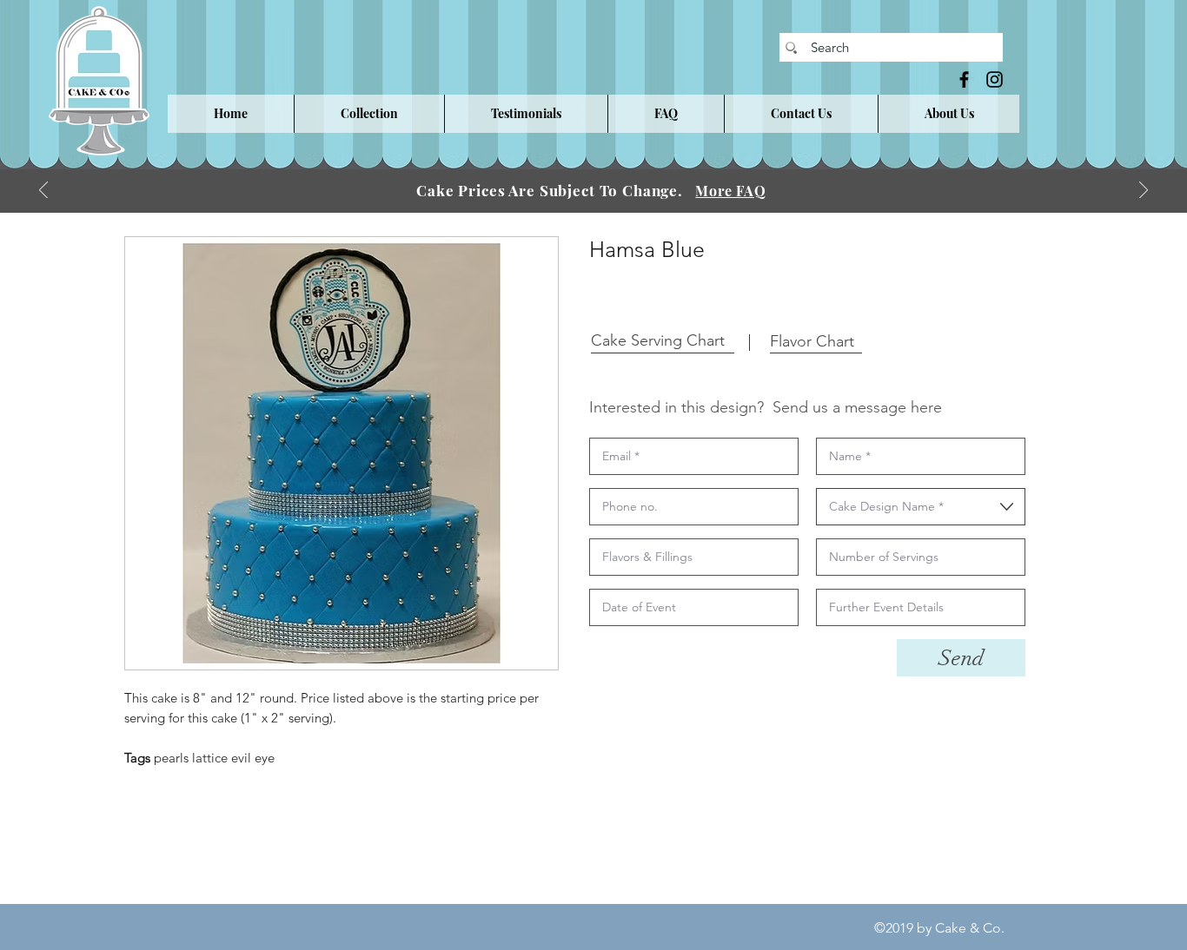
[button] (369, 114)
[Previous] (43, 191)
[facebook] (964, 79)
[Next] (1143, 191)
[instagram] (994, 79)
